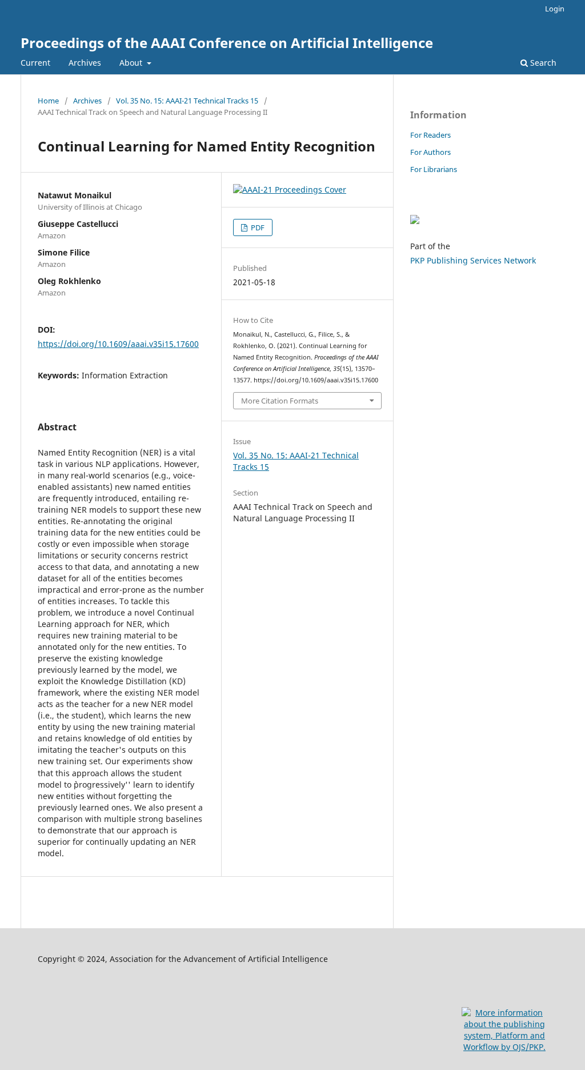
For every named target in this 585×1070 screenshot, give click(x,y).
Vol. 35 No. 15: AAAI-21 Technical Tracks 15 (187, 100)
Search (542, 62)
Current (35, 62)
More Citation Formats (279, 401)
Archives (85, 62)
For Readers (430, 135)
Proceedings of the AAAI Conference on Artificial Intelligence (227, 42)
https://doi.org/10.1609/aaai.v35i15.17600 (118, 343)
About (132, 62)
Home (48, 100)
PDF (257, 227)
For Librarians (433, 169)
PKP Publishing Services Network (473, 260)
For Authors (430, 152)
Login (554, 8)
